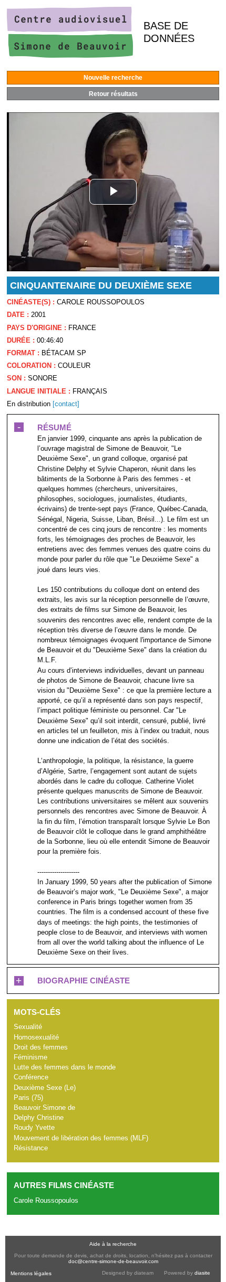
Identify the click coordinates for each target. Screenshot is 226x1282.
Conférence (31, 1077)
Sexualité (28, 1027)
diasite (202, 1273)
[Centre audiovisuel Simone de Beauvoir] (70, 55)
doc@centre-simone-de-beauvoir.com (113, 1261)
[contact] (66, 404)
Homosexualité (36, 1037)
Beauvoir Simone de (44, 1107)
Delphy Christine (39, 1117)
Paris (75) (28, 1097)
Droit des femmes (41, 1047)
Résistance (31, 1148)
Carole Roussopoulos (46, 1200)
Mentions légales (31, 1273)
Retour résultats (113, 94)
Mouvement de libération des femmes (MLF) (81, 1138)
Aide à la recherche (113, 1244)
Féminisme (30, 1057)
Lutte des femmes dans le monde (65, 1067)
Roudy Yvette (34, 1127)
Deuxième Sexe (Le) (45, 1088)
